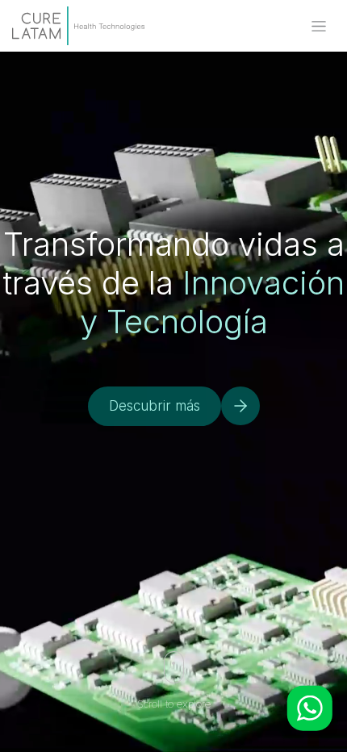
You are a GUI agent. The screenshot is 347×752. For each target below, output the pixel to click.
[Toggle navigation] (319, 26)
